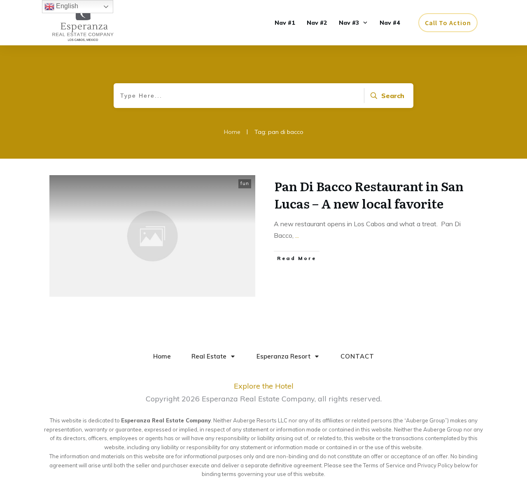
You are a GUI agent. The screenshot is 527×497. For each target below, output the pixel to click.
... (297, 235)
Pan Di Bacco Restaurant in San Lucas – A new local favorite (369, 194)
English (66, 5)
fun (244, 183)
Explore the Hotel (264, 386)
